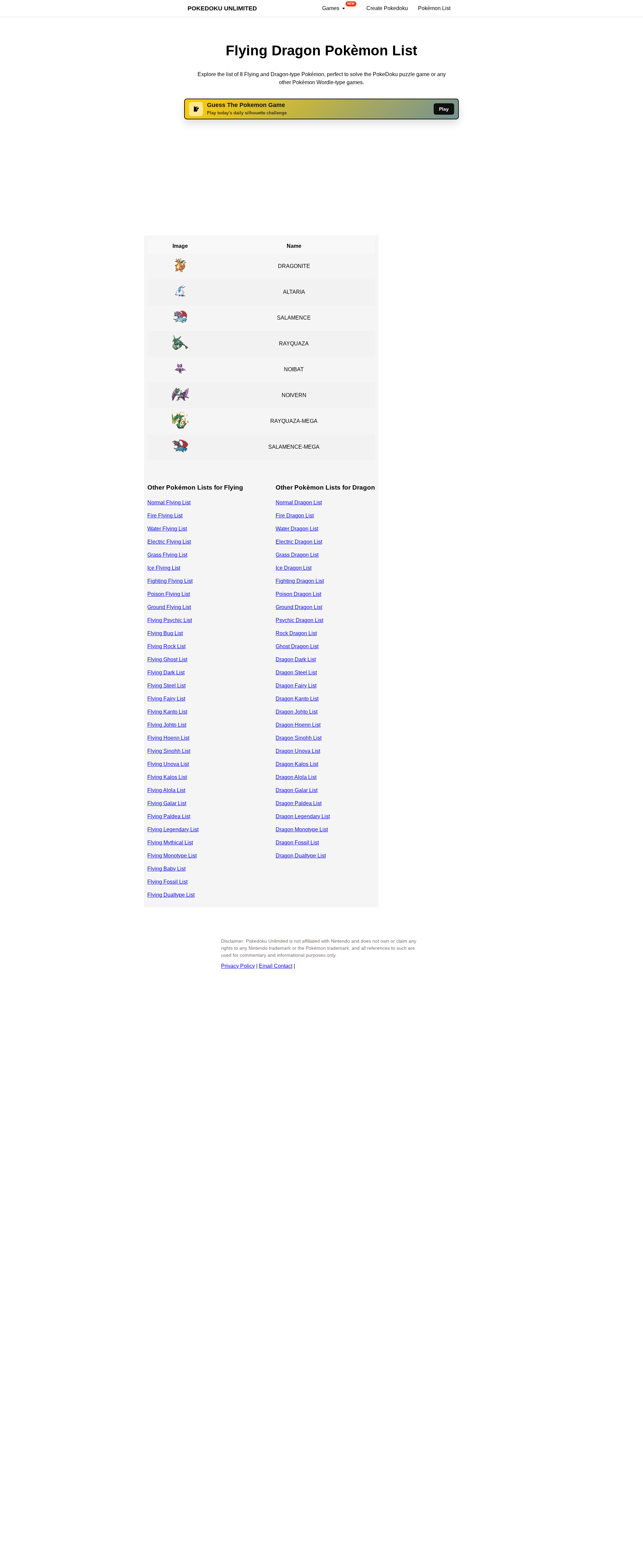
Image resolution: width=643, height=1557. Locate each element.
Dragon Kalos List (297, 764)
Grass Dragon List (297, 555)
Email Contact (275, 966)
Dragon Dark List (296, 659)
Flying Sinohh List (168, 751)
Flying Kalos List (167, 777)
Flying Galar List (166, 803)
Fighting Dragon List (300, 581)
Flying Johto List (166, 725)
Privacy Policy (238, 966)
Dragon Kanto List (297, 699)
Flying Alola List (166, 790)
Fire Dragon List (295, 515)
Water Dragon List (297, 529)
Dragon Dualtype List (301, 855)
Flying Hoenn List (168, 738)
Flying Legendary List (173, 829)
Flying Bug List (165, 633)
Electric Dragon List (299, 542)
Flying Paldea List (168, 816)
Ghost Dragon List (297, 646)
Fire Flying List (165, 515)
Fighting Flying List (170, 581)
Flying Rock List (166, 646)
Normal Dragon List (299, 502)
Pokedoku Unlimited (222, 8)
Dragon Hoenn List (298, 725)
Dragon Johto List (296, 712)
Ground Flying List (169, 607)
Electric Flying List (169, 542)
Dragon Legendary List (303, 816)
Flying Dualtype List (171, 895)
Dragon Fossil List (297, 842)
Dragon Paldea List (299, 803)
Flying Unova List (168, 764)
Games (338, 6)
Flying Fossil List (167, 882)
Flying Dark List (166, 672)
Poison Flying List (168, 594)
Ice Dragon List (293, 568)
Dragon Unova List (298, 751)
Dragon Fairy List (296, 685)
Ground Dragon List (299, 607)
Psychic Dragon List (299, 620)
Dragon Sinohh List (299, 738)
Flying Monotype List (172, 855)
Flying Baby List (166, 869)
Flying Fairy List (166, 699)
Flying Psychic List (169, 620)
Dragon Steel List (296, 672)
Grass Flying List (167, 555)
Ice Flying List (163, 568)
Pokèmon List (434, 8)
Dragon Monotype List (302, 829)
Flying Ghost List (167, 659)
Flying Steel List (166, 685)
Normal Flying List (169, 502)
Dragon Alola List (296, 777)
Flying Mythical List (170, 842)
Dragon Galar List (296, 790)
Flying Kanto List (167, 712)
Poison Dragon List (298, 594)
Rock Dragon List (296, 633)
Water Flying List (167, 529)
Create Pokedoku (387, 8)
